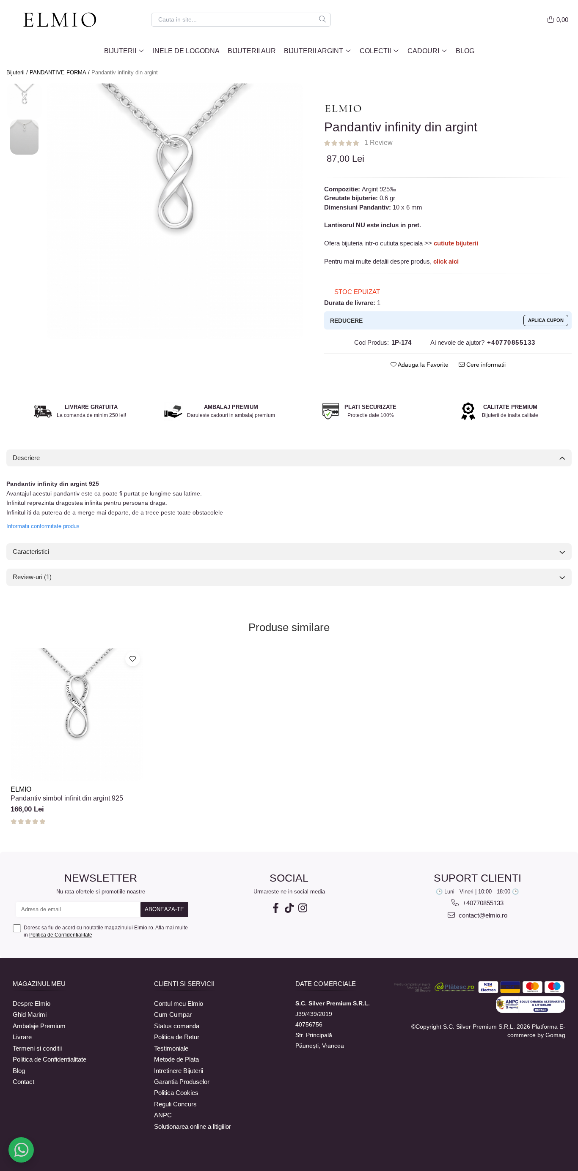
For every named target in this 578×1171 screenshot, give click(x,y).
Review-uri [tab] (32, 576)
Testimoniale (171, 1048)
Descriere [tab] (26, 457)
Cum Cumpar (173, 1014)
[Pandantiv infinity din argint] (175, 211)
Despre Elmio (31, 1003)
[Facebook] (275, 908)
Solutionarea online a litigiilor (192, 1126)
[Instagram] (302, 908)
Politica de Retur (176, 1036)
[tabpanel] (175, 211)
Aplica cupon (546, 320)
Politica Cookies (176, 1092)
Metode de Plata (176, 1059)
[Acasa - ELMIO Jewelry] (63, 20)
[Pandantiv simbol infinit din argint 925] (77, 714)
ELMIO (21, 789)
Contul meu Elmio (178, 1003)
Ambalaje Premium (39, 1025)
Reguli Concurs (175, 1104)
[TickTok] (289, 908)
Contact (23, 1081)
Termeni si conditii (37, 1048)
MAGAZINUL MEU (39, 983)
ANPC (163, 1115)
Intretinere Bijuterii (178, 1070)
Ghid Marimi (30, 1014)
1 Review (378, 142)
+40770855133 (482, 903)
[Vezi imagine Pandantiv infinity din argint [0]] (24, 101)
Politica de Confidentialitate (60, 935)
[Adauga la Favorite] (132, 658)
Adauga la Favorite (422, 364)
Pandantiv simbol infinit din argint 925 (67, 798)
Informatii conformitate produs (43, 526)
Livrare (22, 1036)
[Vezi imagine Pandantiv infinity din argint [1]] (24, 137)
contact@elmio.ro (482, 915)
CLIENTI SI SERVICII (184, 983)
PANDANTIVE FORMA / (60, 72)
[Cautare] (322, 20)
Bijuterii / (18, 72)
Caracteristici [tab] (31, 551)
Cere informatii (485, 364)
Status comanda (176, 1025)
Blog (465, 50)
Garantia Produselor (181, 1081)
